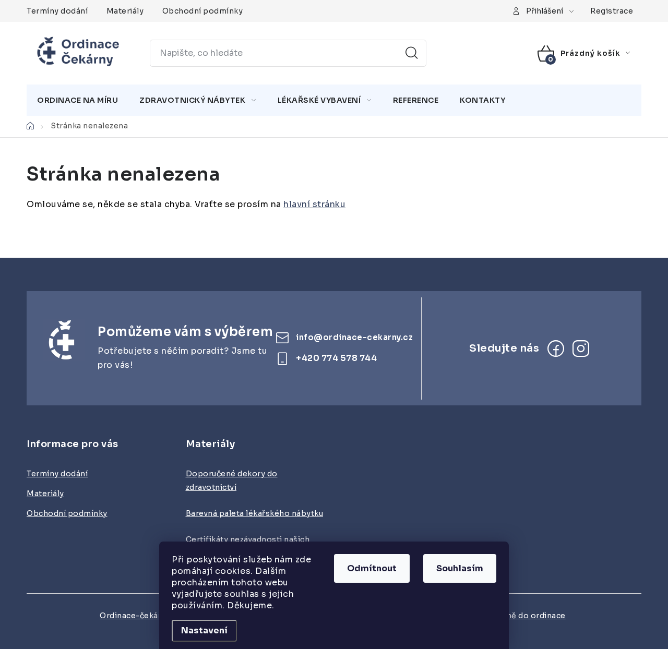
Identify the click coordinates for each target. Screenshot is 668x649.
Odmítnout (372, 568)
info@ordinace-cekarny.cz (354, 337)
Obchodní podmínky (202, 11)
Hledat (411, 53)
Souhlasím (459, 568)
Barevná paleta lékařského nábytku (255, 513)
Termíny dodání (57, 11)
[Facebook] (555, 348)
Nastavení (204, 630)
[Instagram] (580, 348)
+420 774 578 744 (336, 358)
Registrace (611, 11)
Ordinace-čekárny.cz (140, 615)
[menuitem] (77, 100)
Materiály (125, 11)
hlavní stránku (314, 204)
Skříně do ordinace (528, 615)
